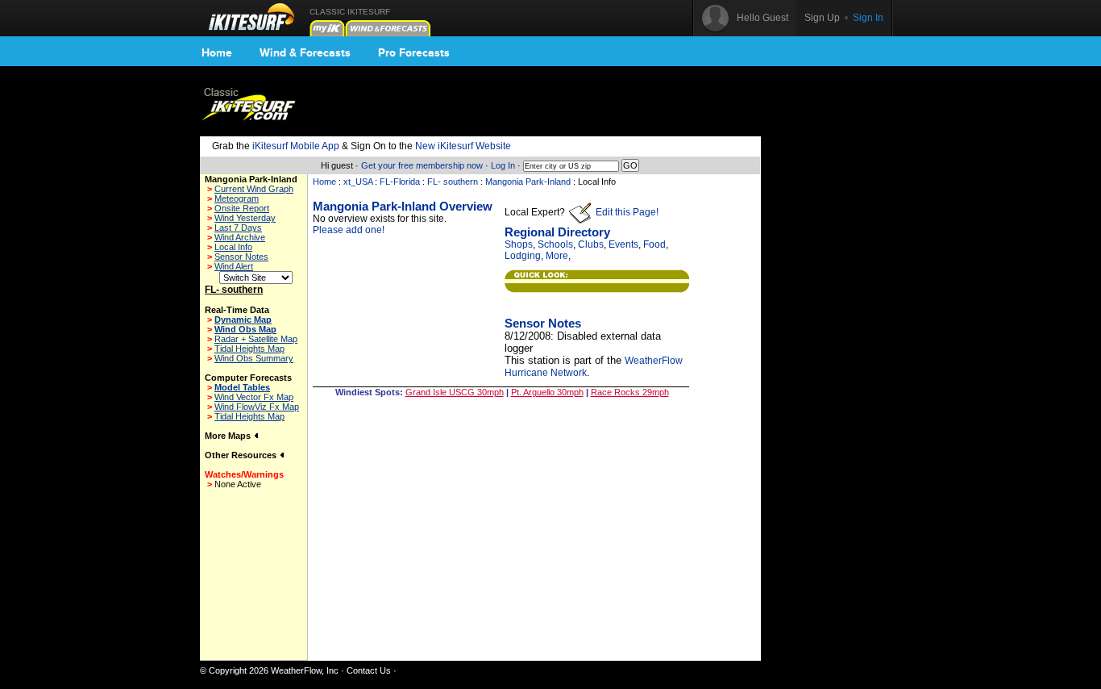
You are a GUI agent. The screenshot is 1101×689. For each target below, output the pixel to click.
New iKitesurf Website (463, 146)
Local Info (233, 247)
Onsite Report (241, 208)
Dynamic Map (243, 319)
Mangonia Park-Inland (528, 181)
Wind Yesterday (245, 218)
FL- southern (452, 181)
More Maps (229, 436)
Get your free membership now (422, 165)
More (557, 255)
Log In (503, 165)
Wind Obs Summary (253, 358)
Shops (519, 244)
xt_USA (357, 181)
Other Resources (242, 455)
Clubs (591, 244)
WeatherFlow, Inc (305, 670)
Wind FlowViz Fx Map (256, 406)
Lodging (523, 255)
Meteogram (236, 198)
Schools (555, 244)
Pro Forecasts (414, 52)
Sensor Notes (241, 256)
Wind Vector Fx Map (253, 397)
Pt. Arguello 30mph (547, 392)
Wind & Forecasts (305, 52)
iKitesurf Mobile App (295, 146)
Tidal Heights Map (249, 348)
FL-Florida (400, 181)
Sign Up (822, 17)
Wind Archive (239, 237)
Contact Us (369, 670)
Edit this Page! (626, 212)
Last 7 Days (238, 227)
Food (654, 244)
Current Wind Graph (253, 189)
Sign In (868, 17)
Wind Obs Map (245, 329)
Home (217, 52)
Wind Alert (233, 266)
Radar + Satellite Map (255, 339)
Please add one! (348, 230)
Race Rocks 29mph (630, 392)
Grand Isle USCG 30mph (454, 392)
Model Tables (242, 387)
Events (623, 244)
